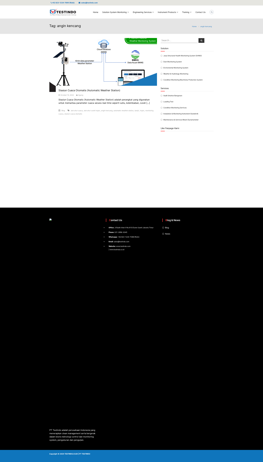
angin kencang (106, 110)
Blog (63, 110)
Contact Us (200, 12)
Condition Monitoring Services (175, 108)
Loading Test (168, 102)
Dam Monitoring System (172, 62)
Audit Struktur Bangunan (172, 96)
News (167, 234)
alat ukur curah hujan (92, 110)
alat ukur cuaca (77, 110)
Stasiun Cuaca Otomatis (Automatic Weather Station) (89, 90)
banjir (137, 110)
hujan (142, 110)
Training (185, 12)
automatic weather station (124, 110)
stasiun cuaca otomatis (73, 114)
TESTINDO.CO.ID (71, 454)
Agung (80, 95)
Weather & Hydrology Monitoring (175, 74)
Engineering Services (142, 12)
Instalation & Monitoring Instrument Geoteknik (180, 114)
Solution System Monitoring (114, 12)
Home (95, 12)
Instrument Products (167, 12)
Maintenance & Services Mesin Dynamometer (180, 120)
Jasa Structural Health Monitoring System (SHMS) (182, 56)
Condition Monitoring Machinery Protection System (183, 80)
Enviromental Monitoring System (175, 68)
